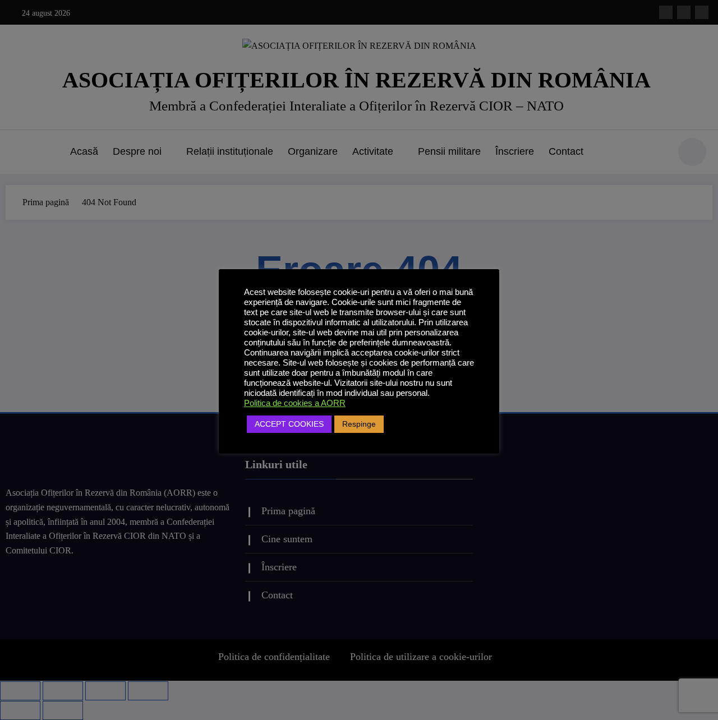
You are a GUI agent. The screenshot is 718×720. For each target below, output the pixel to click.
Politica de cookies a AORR (295, 403)
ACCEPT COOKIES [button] (289, 423)
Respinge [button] (359, 423)
